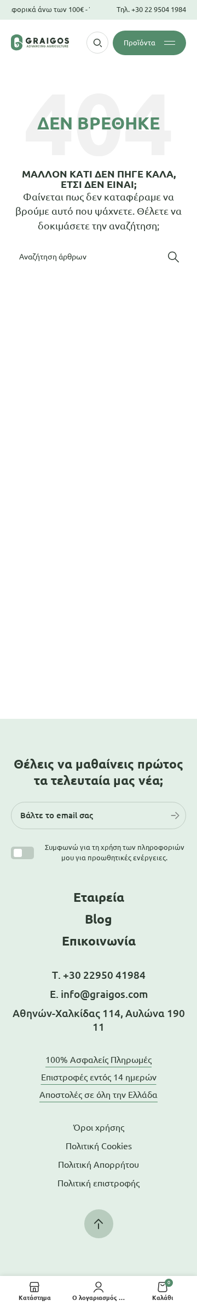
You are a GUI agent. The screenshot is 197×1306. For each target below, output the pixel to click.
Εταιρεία (98, 897)
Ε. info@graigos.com (99, 994)
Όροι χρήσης (98, 1127)
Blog (98, 919)
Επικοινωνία (99, 941)
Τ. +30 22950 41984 (99, 975)
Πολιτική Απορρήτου (98, 1164)
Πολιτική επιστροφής (98, 1183)
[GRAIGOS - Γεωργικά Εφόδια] (40, 42)
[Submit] (175, 815)
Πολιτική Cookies (99, 1146)
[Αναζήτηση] (173, 256)
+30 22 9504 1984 (158, 9)
